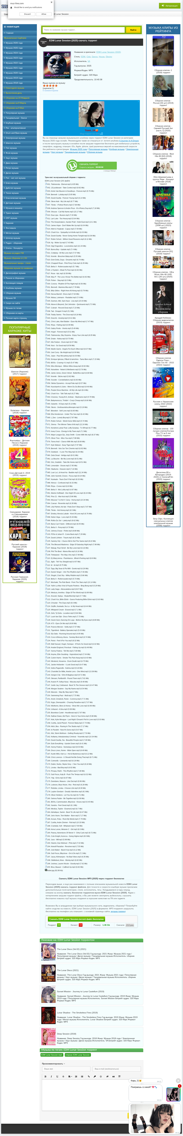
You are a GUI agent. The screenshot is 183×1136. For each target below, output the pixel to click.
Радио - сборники (14, 243)
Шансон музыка (13, 143)
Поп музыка (11, 148)
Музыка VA (11, 298)
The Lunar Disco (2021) (68, 970)
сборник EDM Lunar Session (77, 1055)
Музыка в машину (14, 208)
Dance (95, 56)
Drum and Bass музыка (16, 133)
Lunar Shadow (96, 1019)
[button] (45, 1076)
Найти (133, 30)
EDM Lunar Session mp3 (51, 1055)
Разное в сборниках (15, 278)
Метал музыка (12, 233)
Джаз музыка (12, 163)
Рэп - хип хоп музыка (15, 178)
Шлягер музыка (13, 238)
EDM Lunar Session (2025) (108, 52)
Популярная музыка (98, 149)
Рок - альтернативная (16, 128)
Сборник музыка (94, 152)
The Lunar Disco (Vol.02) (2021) (71, 949)
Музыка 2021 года (14, 68)
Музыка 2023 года (14, 58)
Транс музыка (12, 213)
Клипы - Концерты (14, 248)
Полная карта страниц (16, 318)
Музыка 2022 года (14, 63)
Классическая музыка (16, 198)
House (102, 56)
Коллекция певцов (14, 283)
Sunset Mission (108, 998)
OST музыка (11, 218)
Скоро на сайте (13, 303)
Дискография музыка (15, 273)
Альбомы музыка (14, 288)
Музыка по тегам (13, 308)
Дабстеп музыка (13, 188)
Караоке (9, 223)
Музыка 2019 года (14, 78)
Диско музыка (12, 173)
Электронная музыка (15, 138)
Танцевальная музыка (75, 152)
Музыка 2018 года (14, 83)
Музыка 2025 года (78, 149)
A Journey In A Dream (129, 141)
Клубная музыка (116, 149)
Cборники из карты (14, 313)
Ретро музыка (12, 168)
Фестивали (11, 228)
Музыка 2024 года (14, 53)
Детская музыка (13, 203)
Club (88, 56)
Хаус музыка (57, 152)
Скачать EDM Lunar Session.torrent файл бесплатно (76, 919)
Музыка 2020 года (14, 73)
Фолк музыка (12, 153)
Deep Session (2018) (66, 1034)
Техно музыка (12, 193)
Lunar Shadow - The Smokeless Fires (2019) (77, 1012)
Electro (109, 56)
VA (89, 61)
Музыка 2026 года (14, 43)
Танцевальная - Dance (16, 118)
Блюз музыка (12, 183)
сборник (130, 956)
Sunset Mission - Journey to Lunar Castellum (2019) (80, 991)
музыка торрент (117, 911)
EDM (83, 56)
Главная (9, 33)
